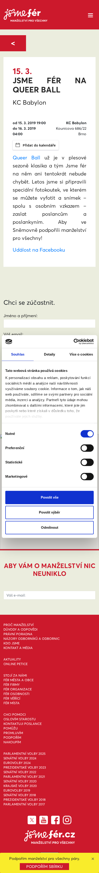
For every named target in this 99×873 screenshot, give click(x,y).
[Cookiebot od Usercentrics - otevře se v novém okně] (73, 342)
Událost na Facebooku (39, 250)
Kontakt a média (18, 648)
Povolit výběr (49, 512)
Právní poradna (17, 634)
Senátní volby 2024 (19, 758)
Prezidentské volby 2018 (24, 800)
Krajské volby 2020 (20, 786)
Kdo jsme (11, 643)
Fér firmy (11, 685)
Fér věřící (11, 698)
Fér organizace (17, 689)
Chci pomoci (14, 714)
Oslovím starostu (19, 719)
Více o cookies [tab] (81, 354)
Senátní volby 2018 (19, 795)
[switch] (87, 448)
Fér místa (11, 703)
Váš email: (13, 334)
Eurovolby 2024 (17, 763)
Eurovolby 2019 (16, 790)
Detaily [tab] (49, 354)
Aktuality (12, 659)
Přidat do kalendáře (39, 145)
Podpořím (12, 737)
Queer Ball (26, 157)
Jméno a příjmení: (20, 315)
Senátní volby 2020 (20, 781)
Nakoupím (12, 742)
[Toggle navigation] (90, 15)
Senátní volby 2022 (19, 772)
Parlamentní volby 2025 (24, 754)
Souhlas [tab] (17, 354)
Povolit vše (49, 497)
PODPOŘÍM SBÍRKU (44, 866)
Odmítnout (49, 527)
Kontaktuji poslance (22, 724)
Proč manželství (18, 625)
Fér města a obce (18, 680)
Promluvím (13, 733)
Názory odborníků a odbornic (31, 639)
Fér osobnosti (16, 694)
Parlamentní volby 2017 (24, 804)
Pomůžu (10, 728)
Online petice (15, 664)
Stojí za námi (15, 675)
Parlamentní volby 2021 (24, 777)
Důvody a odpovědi (20, 629)
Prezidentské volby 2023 (24, 767)
